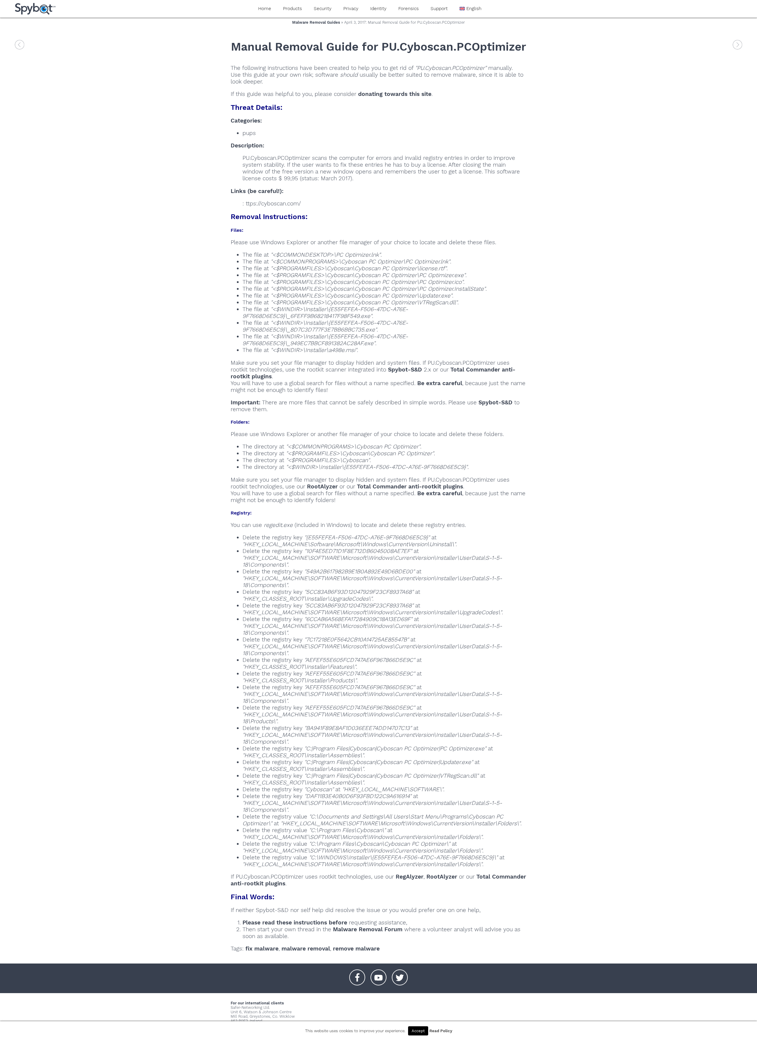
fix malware (262, 948)
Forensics (408, 8)
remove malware (356, 948)
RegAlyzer (409, 876)
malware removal (306, 948)
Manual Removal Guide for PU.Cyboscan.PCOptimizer (378, 46)
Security (322, 8)
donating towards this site (394, 94)
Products (292, 8)
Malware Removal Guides (316, 22)
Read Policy (440, 1031)
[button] (357, 974)
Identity (378, 8)
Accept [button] (418, 1031)
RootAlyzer (322, 486)
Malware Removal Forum (367, 929)
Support (439, 8)
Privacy (350, 8)
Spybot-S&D (405, 369)
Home (264, 8)
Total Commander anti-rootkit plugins (410, 486)
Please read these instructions (284, 922)
